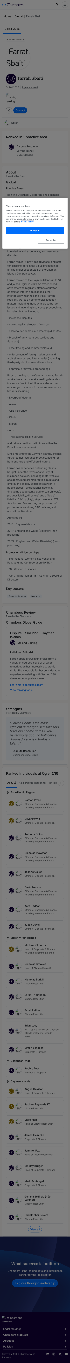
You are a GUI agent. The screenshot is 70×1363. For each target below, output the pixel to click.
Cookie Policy (27, 221)
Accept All (35, 230)
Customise (51, 240)
